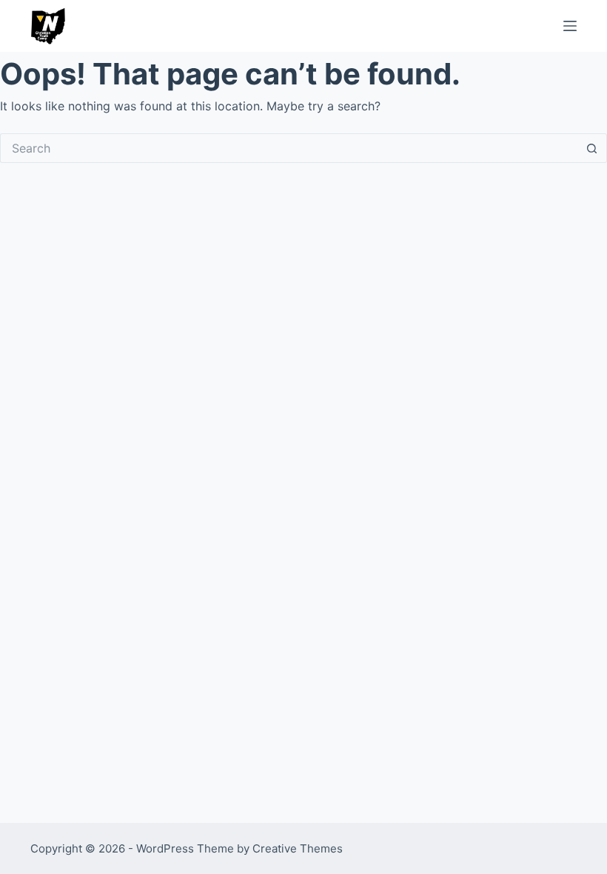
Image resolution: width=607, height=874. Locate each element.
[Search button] (592, 148)
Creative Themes (297, 848)
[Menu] (570, 26)
